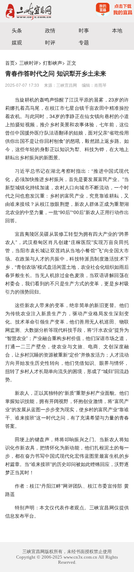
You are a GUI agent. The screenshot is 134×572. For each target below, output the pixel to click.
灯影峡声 (52, 62)
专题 (84, 42)
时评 (50, 42)
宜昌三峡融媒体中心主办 (33, 11)
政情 (50, 30)
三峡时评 (28, 62)
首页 (10, 62)
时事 (84, 30)
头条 (17, 30)
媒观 (17, 42)
